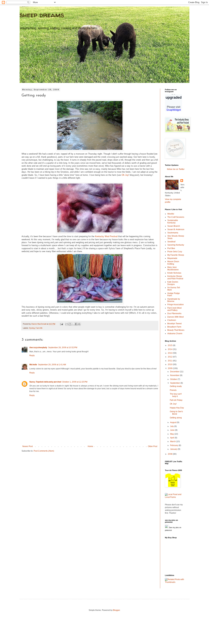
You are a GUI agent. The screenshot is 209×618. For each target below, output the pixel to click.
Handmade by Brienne (173, 300)
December (175, 371)
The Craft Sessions (175, 217)
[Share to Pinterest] (79, 324)
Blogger (116, 610)
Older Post (152, 446)
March (173, 441)
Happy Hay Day (177, 408)
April (172, 438)
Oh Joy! (173, 404)
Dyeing (32, 328)
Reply (32, 355)
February (174, 445)
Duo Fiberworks (174, 313)
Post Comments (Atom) (44, 451)
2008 (170, 454)
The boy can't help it (176, 395)
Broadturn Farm (174, 327)
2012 (170, 357)
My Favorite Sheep (175, 255)
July (172, 426)
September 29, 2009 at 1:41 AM (52, 364)
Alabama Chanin (174, 333)
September (175, 383)
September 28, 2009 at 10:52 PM (62, 347)
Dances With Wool (175, 317)
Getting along (176, 418)
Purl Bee (171, 248)
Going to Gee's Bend (176, 412)
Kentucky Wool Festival (106, 236)
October (174, 379)
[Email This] (66, 324)
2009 (170, 368)
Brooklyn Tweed (174, 323)
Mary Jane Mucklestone (173, 268)
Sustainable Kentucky (172, 221)
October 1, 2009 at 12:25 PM (74, 382)
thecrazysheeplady (38, 347)
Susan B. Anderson (175, 229)
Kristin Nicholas (174, 273)
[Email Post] (61, 324)
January (174, 449)
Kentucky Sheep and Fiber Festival (175, 277)
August (173, 422)
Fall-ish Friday (176, 400)
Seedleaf (171, 242)
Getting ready (176, 386)
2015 (170, 345)
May (172, 434)
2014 (170, 349)
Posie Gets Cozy (174, 251)
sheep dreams (42, 14)
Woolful (170, 214)
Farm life (39, 328)
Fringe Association (175, 304)
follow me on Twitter (176, 169)
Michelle (33, 364)
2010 (170, 364)
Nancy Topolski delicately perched (45, 382)
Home (90, 446)
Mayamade (172, 258)
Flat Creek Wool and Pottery (174, 309)
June (172, 430)
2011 (170, 361)
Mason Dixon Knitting (173, 262)
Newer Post (27, 446)
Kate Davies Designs (172, 283)
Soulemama (172, 233)
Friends (173, 390)
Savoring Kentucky (175, 245)
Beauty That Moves (175, 330)
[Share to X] (73, 324)
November (175, 375)
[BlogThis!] (70, 324)
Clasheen (171, 320)
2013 (170, 353)
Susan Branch (173, 226)
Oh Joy (125, 175)
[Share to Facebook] (76, 324)
